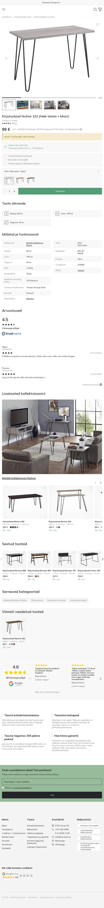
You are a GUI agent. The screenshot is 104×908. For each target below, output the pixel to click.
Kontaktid (6, 848)
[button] (52, 2)
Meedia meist (8, 837)
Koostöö (6, 841)
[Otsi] (95, 9)
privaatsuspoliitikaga (22, 788)
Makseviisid (32, 829)
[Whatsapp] (99, 897)
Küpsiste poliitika (64, 897)
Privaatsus (33, 897)
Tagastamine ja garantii (37, 837)
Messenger (60, 841)
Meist (4, 825)
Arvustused (7, 844)
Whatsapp (60, 844)
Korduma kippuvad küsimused (35, 842)
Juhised (81, 270)
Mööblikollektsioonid (23, 17)
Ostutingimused (47, 897)
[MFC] (83, 251)
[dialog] (25, 146)
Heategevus (7, 829)
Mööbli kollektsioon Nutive (44, 17)
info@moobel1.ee (63, 837)
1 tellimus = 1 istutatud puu (14, 833)
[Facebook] (81, 897)
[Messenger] (95, 897)
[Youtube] (90, 897)
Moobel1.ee (7, 17)
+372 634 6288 (61, 829)
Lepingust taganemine (37, 847)
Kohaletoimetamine (35, 825)
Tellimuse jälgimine (35, 833)
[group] (47, 676)
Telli (52, 795)
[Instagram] (86, 897)
